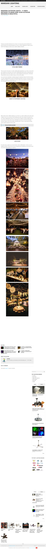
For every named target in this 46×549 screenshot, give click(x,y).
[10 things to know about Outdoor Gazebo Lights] (26, 525)
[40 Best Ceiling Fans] (11, 525)
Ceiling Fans (32, 6)
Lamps (12, 6)
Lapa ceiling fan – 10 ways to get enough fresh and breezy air (40, 515)
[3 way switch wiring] (4, 525)
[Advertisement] (12, 23)
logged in (6, 368)
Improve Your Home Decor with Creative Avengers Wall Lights (40, 510)
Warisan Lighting (10, 3)
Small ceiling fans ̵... (24, 0)
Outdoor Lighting (41, 6)
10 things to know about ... (33, 0)
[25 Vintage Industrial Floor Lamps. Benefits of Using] (40, 525)
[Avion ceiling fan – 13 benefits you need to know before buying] (33, 525)
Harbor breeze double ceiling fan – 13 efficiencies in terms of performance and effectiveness (38, 409)
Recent (42, 384)
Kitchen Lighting (34, 379)
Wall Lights (17, 6)
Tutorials (33, 381)
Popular (35, 384)
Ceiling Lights (25, 6)
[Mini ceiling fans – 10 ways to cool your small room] (4, 536)
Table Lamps (34, 380)
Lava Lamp (33, 375)
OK (36, 547)
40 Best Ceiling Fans (17, 0)
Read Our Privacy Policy (32, 547)
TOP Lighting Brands (41, 545)
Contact (35, 545)
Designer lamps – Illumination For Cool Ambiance (39, 495)
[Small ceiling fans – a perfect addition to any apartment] (18, 525)
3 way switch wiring (10, 0)
